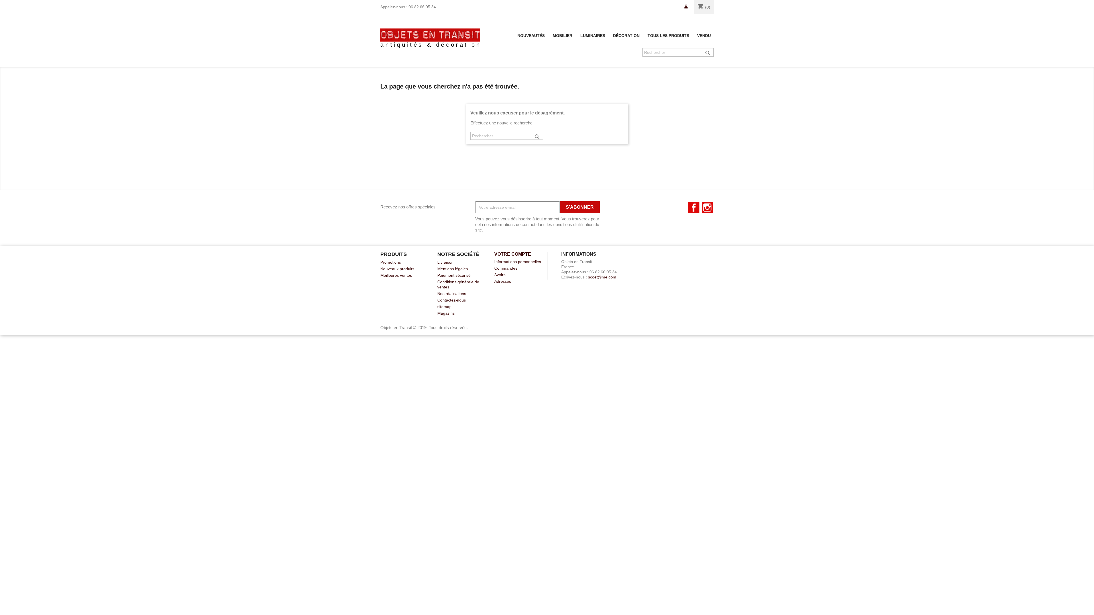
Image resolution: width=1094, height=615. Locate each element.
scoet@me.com (602, 277)
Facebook (693, 207)
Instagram (707, 207)
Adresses (502, 281)
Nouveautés (531, 35)
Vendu (704, 35)
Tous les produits (668, 35)
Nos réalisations (451, 293)
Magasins (446, 313)
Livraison (445, 262)
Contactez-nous (451, 300)
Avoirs (499, 274)
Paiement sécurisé (454, 275)
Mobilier (562, 35)
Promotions (390, 262)
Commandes (505, 268)
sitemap (444, 306)
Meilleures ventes (396, 275)
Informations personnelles (517, 261)
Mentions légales (452, 268)
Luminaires (592, 35)
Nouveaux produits (397, 268)
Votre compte (512, 254)
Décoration (626, 35)
